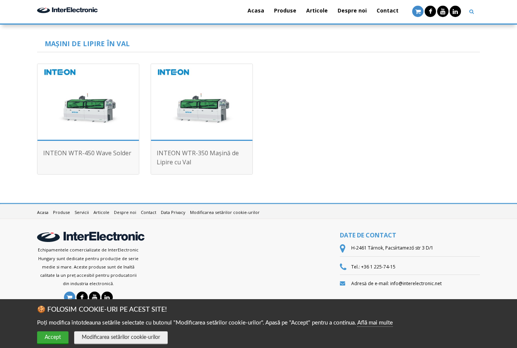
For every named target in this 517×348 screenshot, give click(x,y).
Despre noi (352, 10)
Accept (53, 337)
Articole (317, 10)
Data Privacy (173, 212)
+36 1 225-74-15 (378, 267)
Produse (285, 10)
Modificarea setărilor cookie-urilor (121, 337)
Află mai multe (375, 323)
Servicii (82, 212)
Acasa (256, 10)
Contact (388, 10)
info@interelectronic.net (416, 283)
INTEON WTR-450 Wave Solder (87, 153)
